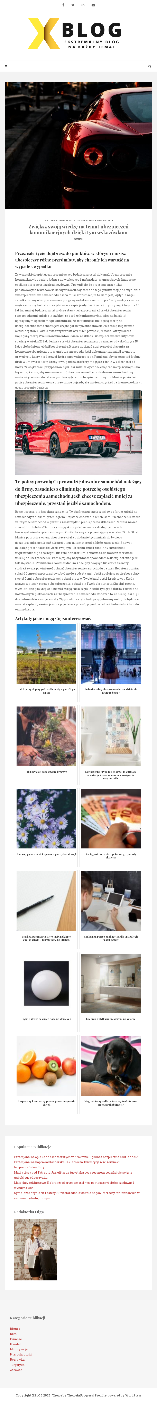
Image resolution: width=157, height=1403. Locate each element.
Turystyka (17, 1365)
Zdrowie (16, 1370)
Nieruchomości (21, 1354)
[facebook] (63, 3)
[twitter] (73, 3)
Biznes (78, 239)
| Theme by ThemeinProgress (72, 1395)
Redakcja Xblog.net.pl (74, 220)
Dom (13, 1334)
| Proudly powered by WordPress (117, 1395)
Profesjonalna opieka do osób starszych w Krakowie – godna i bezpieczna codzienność (76, 1157)
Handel (15, 1344)
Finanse (16, 1339)
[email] (93, 3)
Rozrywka (17, 1359)
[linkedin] (83, 3)
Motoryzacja (19, 1349)
